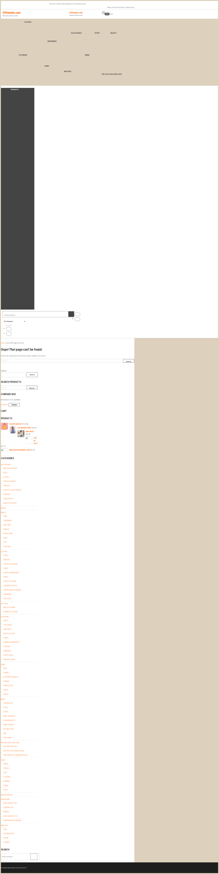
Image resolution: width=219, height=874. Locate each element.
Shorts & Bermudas (11, 573)
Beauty (113, 33)
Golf (5, 773)
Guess (5, 712)
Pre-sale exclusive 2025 (10, 743)
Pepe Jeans (7, 738)
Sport (97, 33)
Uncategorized (6, 795)
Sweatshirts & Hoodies (12, 590)
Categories (15, 89)
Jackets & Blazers (10, 564)
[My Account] (99, 14)
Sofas (5, 690)
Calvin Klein (8, 703)
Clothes (27, 22)
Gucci (5, 707)
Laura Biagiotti (9, 720)
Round (5, 838)
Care (5, 516)
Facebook (77, 314)
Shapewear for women (12, 820)
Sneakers (7, 651)
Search (4, 371)
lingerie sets (8, 807)
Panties (6, 812)
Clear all (4, 405)
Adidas (3, 508)
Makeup (6, 529)
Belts (5, 473)
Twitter (9, 324)
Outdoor (6, 777)
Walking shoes (9, 659)
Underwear (52, 41)
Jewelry (6, 486)
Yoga (5, 790)
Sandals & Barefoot (11, 642)
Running (6, 781)
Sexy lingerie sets (10, 816)
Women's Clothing (10, 612)
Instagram (77, 319)
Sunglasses (8, 499)
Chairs (6, 673)
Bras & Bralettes (10, 803)
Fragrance (7, 521)
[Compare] (95, 14)
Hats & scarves (9, 481)
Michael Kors (8, 729)
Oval (5, 829)
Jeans (5, 568)
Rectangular (8, 834)
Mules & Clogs (9, 633)
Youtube (9, 329)
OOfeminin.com (12, 12)
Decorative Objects (11, 677)
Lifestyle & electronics (12, 490)
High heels (7, 629)
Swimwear (7, 594)
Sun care (7, 547)
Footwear (23, 55)
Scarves (6, 494)
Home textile (8, 686)
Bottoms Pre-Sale (10, 746)
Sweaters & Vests (10, 586)
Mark (87, 55)
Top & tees (7, 599)
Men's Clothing (9, 607)
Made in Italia (8, 725)
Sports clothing (9, 581)
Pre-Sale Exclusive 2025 (112, 74)
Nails (5, 538)
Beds (5, 668)
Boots (5, 620)
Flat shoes (7, 625)
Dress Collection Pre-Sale (13, 751)
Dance (5, 764)
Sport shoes (8, 655)
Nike (5, 733)
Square (6, 842)
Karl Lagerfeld (9, 716)
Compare (14, 405)
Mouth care (8, 534)
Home (46, 66)
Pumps (6, 638)
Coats (5, 555)
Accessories (76, 33)
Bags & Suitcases (10, 468)
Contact (9, 334)
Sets (5, 542)
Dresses (6, 560)
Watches (67, 71)
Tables (6, 694)
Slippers (6, 646)
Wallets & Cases (10, 503)
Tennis (5, 786)
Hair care (7, 525)
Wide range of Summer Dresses (15, 755)
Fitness (6, 768)
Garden (6, 681)
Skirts (5, 577)
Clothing (4, 604)
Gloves (6, 477)
